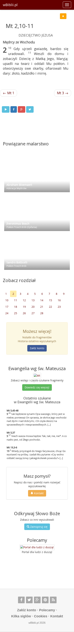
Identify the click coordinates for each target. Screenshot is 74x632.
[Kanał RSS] (53, 600)
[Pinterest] (45, 600)
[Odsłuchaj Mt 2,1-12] (5, 109)
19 (24, 306)
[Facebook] (21, 600)
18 (15, 306)
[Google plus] (37, 600)
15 (50, 300)
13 (33, 300)
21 (41, 306)
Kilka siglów (21, 616)
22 (50, 306)
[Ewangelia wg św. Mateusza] (37, 375)
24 (6, 313)
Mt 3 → (62, 93)
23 (59, 306)
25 (15, 313)
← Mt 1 (8, 93)
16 (59, 300)
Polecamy (47, 610)
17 (6, 306)
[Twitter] (29, 600)
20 (33, 306)
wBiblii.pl (10, 4)
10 (6, 300)
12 (24, 300)
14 (41, 300)
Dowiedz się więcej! (37, 387)
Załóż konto (37, 348)
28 (41, 313)
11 (15, 300)
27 (33, 313)
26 (24, 313)
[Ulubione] (63, 16)
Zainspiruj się (38, 526)
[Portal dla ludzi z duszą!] (37, 547)
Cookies (40, 616)
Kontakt (38, 493)
